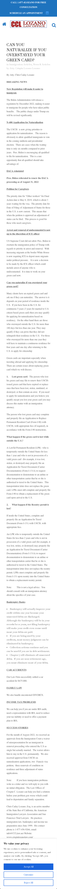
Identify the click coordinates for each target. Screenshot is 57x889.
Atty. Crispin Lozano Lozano (25, 68)
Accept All (28, 866)
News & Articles (41, 64)
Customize (28, 874)
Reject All (28, 882)
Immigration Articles (20, 64)
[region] (28, 864)
